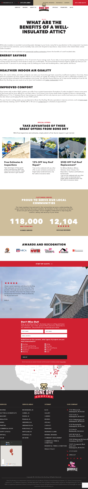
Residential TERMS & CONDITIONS (56, 446)
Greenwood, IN (27, 425)
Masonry (25, 351)
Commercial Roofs (6, 428)
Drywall (48, 349)
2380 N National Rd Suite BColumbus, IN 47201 (78, 440)
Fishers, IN (25, 416)
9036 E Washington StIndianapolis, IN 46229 (77, 420)
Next (11, 309)
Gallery (47, 413)
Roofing (25, 344)
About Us (33, 7)
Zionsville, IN (26, 435)
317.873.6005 (73, 451)
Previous (3, 309)
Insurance (59, 2)
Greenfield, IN (27, 422)
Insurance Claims (51, 431)
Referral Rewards (48, 2)
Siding (48, 344)
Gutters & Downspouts (8, 413)
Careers (66, 2)
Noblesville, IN (27, 428)
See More (25, 438)
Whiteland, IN (27, 431)
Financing (63, 7)
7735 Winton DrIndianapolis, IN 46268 (77, 410)
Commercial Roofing (29, 346)
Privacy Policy (63, 361)
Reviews (25, 7)
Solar (47, 351)
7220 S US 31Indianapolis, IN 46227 (77, 415)
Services (17, 7)
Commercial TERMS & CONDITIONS (52, 442)
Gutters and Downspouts (30, 348)
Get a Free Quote (80, 2)
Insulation (25, 349)
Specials (55, 7)
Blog (71, 7)
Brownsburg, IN (27, 410)
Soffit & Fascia (5, 431)
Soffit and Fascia (51, 348)
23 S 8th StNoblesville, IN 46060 (76, 430)
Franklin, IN (26, 419)
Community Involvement (53, 438)
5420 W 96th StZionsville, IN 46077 (76, 435)
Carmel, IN (25, 413)
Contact (48, 425)
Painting (49, 346)
